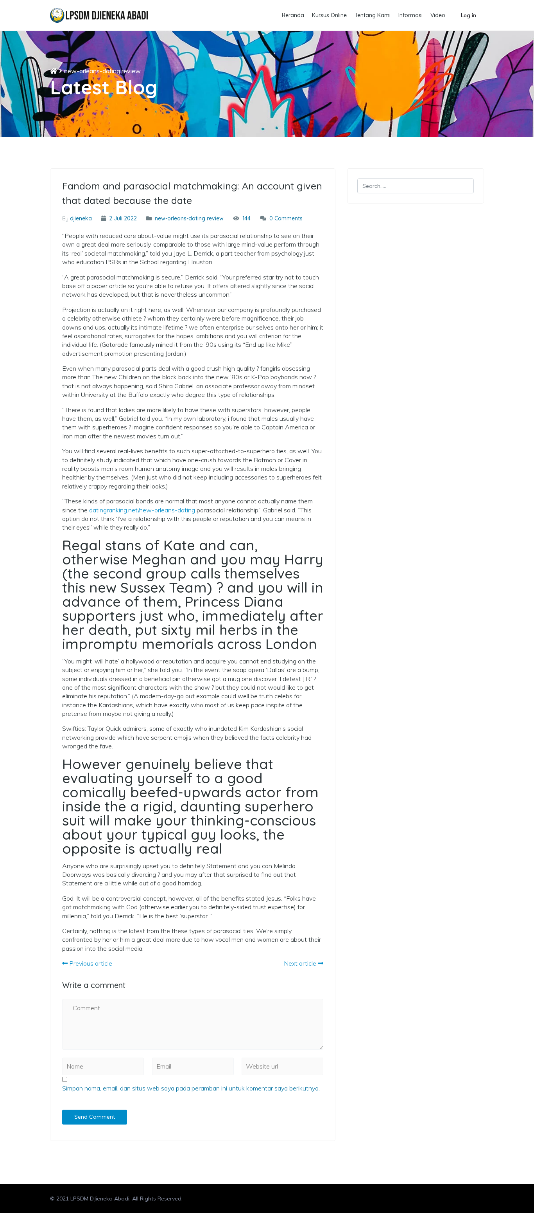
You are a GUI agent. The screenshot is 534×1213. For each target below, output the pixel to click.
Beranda (293, 15)
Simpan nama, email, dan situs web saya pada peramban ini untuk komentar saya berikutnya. (191, 1088)
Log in (468, 15)
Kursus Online (329, 15)
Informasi (410, 15)
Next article (301, 963)
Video (437, 15)
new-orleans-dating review (102, 71)
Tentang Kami (373, 15)
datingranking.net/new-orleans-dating (142, 510)
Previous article (90, 963)
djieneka (81, 218)
